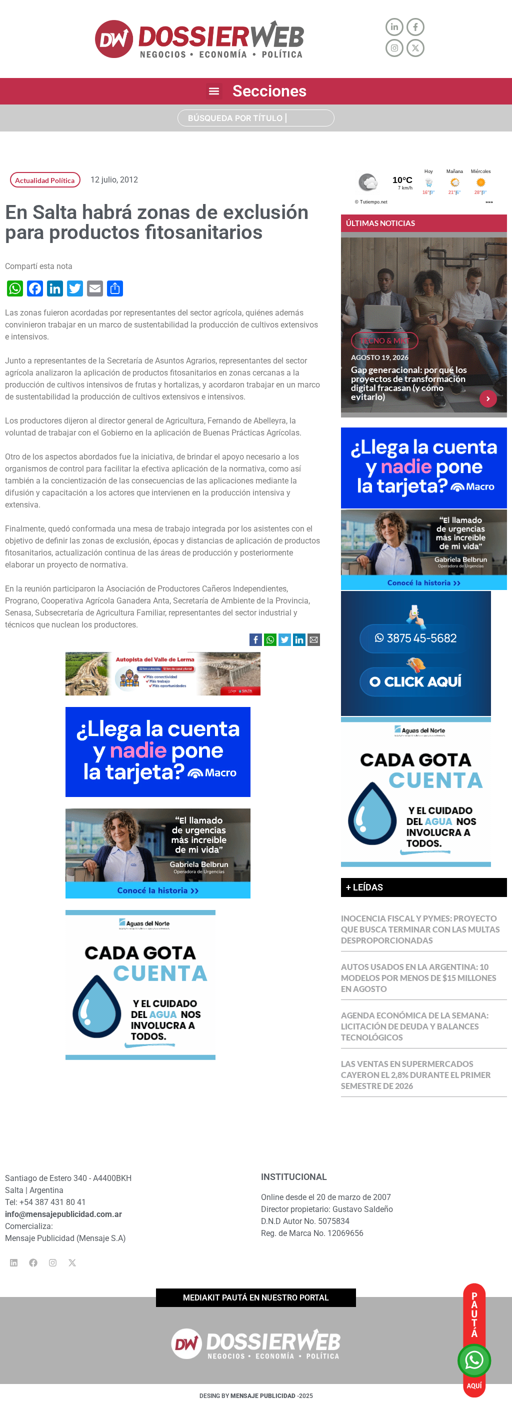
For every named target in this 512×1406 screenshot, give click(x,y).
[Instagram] (52, 1263)
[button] (214, 91)
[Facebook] (33, 1263)
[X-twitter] (72, 1263)
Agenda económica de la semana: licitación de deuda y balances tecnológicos (414, 1026)
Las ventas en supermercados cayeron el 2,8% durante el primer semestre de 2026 (416, 1074)
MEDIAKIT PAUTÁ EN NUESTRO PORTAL (256, 1297)
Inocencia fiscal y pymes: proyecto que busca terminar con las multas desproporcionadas (420, 929)
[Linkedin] (13, 1263)
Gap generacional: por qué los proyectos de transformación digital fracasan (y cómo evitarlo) (409, 383)
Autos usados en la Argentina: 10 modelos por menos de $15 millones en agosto (418, 978)
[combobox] (256, 118)
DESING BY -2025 (256, 1396)
